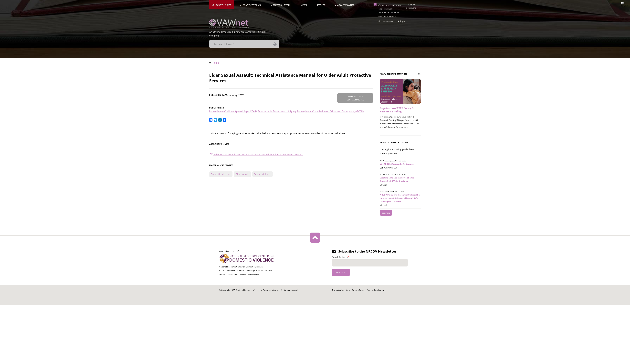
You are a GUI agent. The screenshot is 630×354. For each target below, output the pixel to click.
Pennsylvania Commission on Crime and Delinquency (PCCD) (330, 111)
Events (321, 5)
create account (387, 21)
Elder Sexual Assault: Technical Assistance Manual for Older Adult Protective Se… (258, 154)
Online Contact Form (249, 274)
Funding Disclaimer (375, 290)
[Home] (229, 27)
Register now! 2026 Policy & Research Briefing (397, 109)
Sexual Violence (262, 174)
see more (386, 213)
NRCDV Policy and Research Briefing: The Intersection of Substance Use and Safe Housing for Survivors (400, 198)
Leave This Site (222, 5)
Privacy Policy (358, 290)
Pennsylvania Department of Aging (277, 111)
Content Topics (251, 5)
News (304, 5)
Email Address (340, 257)
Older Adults (242, 174)
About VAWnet (345, 5)
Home (215, 62)
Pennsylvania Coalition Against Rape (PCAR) (233, 111)
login (402, 21)
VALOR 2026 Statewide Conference (397, 164)
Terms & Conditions (341, 290)
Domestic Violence (221, 174)
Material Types (281, 5)
